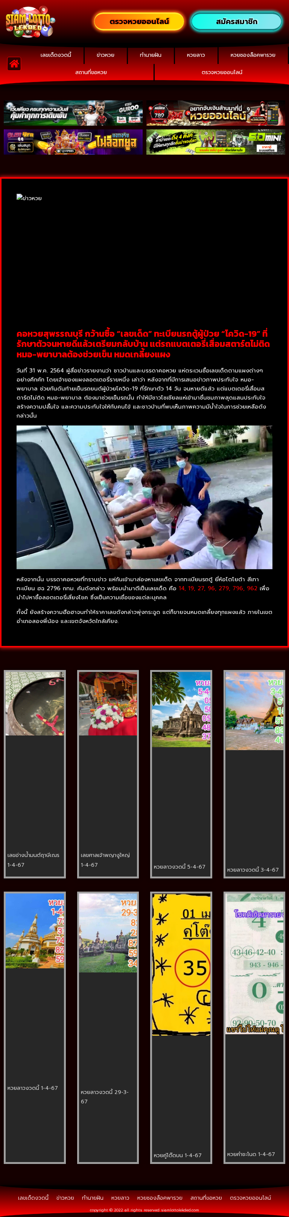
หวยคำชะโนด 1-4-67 (251, 1154)
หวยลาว (196, 55)
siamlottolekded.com (180, 1210)
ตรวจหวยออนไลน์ (222, 72)
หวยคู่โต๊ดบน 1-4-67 (178, 1155)
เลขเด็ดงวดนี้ (56, 55)
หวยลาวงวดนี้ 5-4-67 (179, 867)
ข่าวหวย (105, 55)
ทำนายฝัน (150, 55)
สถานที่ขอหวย (91, 72)
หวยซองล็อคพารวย (253, 55)
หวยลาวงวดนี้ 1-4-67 (33, 1088)
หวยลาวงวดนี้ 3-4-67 (253, 870)
